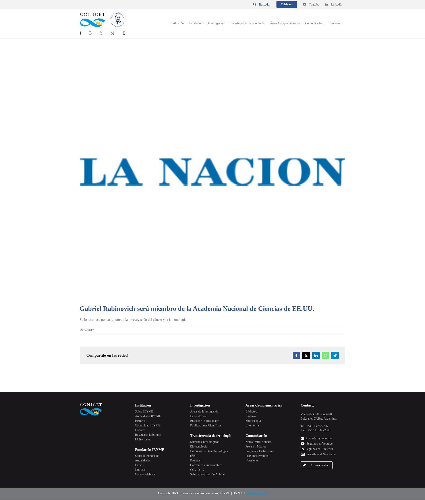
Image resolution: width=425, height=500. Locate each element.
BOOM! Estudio (257, 493)
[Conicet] (91, 404)
